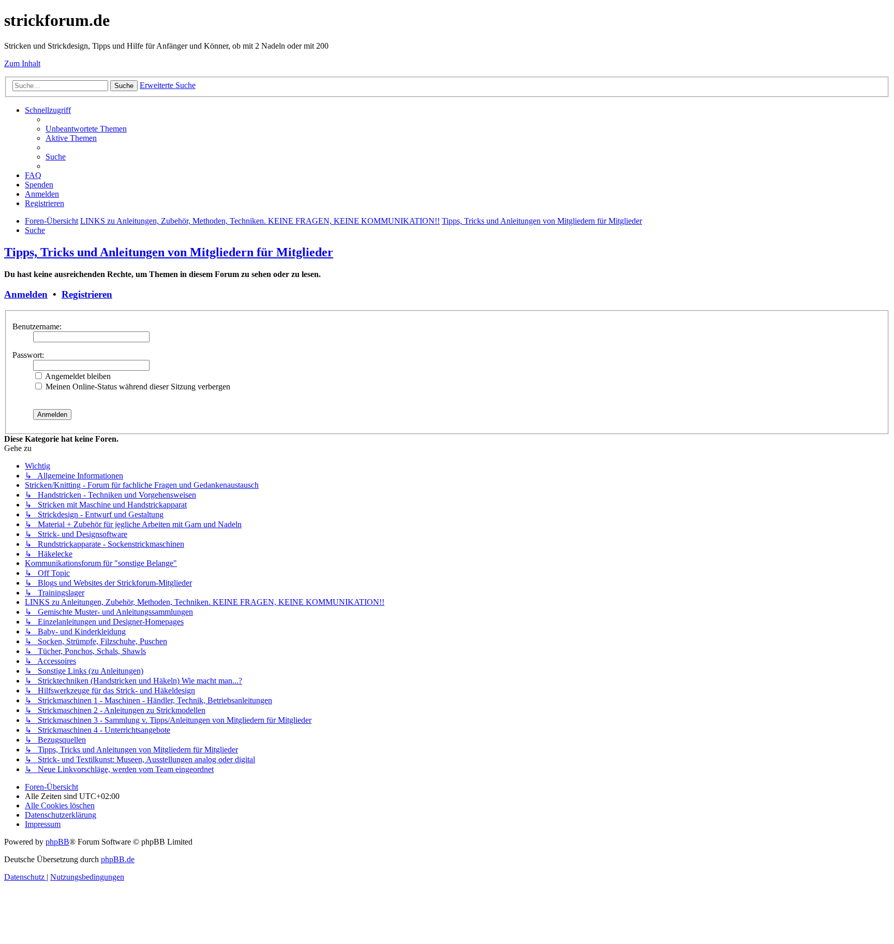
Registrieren (87, 294)
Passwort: (28, 355)
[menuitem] (86, 128)
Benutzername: (37, 326)
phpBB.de (118, 859)
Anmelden (26, 294)
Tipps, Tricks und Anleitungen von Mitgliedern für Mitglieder (168, 252)
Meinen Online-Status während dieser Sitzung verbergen (136, 386)
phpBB (57, 841)
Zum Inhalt (22, 63)
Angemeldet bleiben (77, 376)
